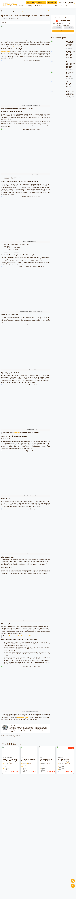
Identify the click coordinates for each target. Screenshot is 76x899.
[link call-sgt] (73, 881)
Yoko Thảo (16, 18)
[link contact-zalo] (72, 885)
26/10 (66, 763)
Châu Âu (10, 735)
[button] (25, 22)
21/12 (70, 763)
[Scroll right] (74, 6)
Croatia (17, 735)
